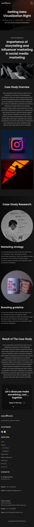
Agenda (3, 445)
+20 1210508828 (11, 508)
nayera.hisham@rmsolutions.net (14, 512)
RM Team (4, 463)
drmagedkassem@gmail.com (13, 490)
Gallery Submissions (6, 457)
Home (3, 442)
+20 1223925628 (11, 487)
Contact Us (4, 467)
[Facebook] (2, 432)
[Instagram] (5, 432)
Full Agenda (5, 451)
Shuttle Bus (4, 460)
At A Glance (5, 448)
